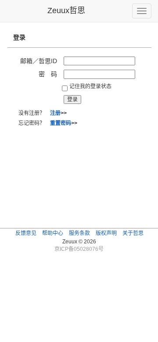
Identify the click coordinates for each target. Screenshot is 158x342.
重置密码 (60, 123)
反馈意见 (25, 233)
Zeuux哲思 (66, 10)
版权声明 (106, 233)
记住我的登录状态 (90, 86)
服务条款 (79, 233)
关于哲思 (133, 233)
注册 (55, 113)
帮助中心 (52, 233)
